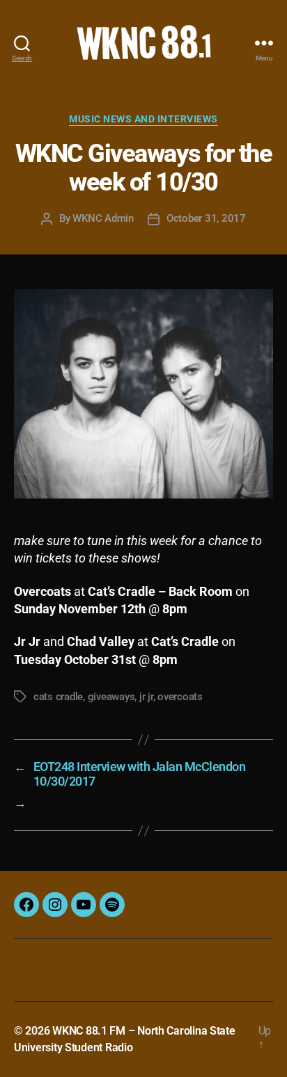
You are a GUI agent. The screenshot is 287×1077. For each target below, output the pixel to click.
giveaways (111, 696)
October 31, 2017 (206, 218)
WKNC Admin (102, 218)
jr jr (146, 696)
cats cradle (58, 696)
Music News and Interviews (143, 118)
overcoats (180, 696)
